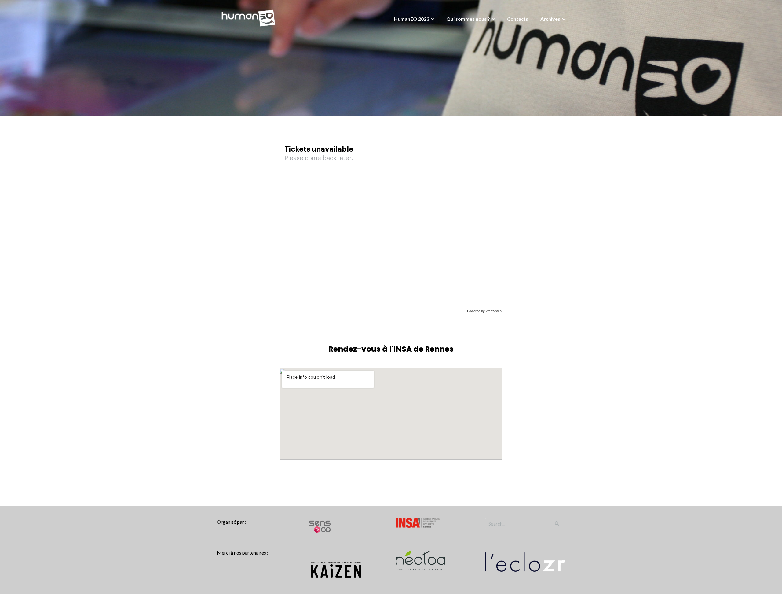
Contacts (517, 19)
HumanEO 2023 (411, 19)
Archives (550, 19)
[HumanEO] (248, 17)
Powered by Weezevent (484, 311)
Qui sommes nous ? (468, 19)
